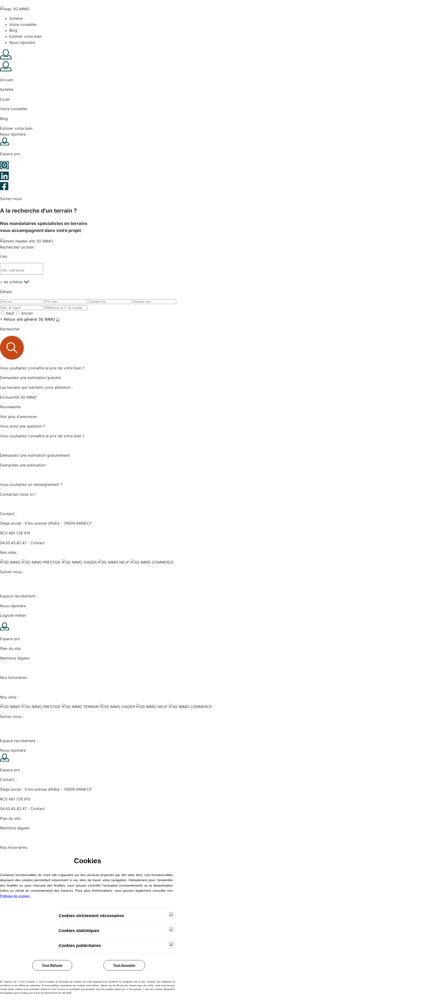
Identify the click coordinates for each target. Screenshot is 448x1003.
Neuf (10, 313)
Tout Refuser (52, 965)
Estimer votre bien (25, 36)
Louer (5, 99)
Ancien (27, 313)
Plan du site (10, 648)
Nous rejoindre (22, 42)
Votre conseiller (23, 24)
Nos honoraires (13, 677)
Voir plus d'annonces (18, 416)
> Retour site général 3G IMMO (28, 319)
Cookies (7, 668)
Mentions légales (15, 658)
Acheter (16, 18)
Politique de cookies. (15, 896)
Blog (13, 30)
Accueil (6, 79)
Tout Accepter (124, 965)
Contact (38, 542)
